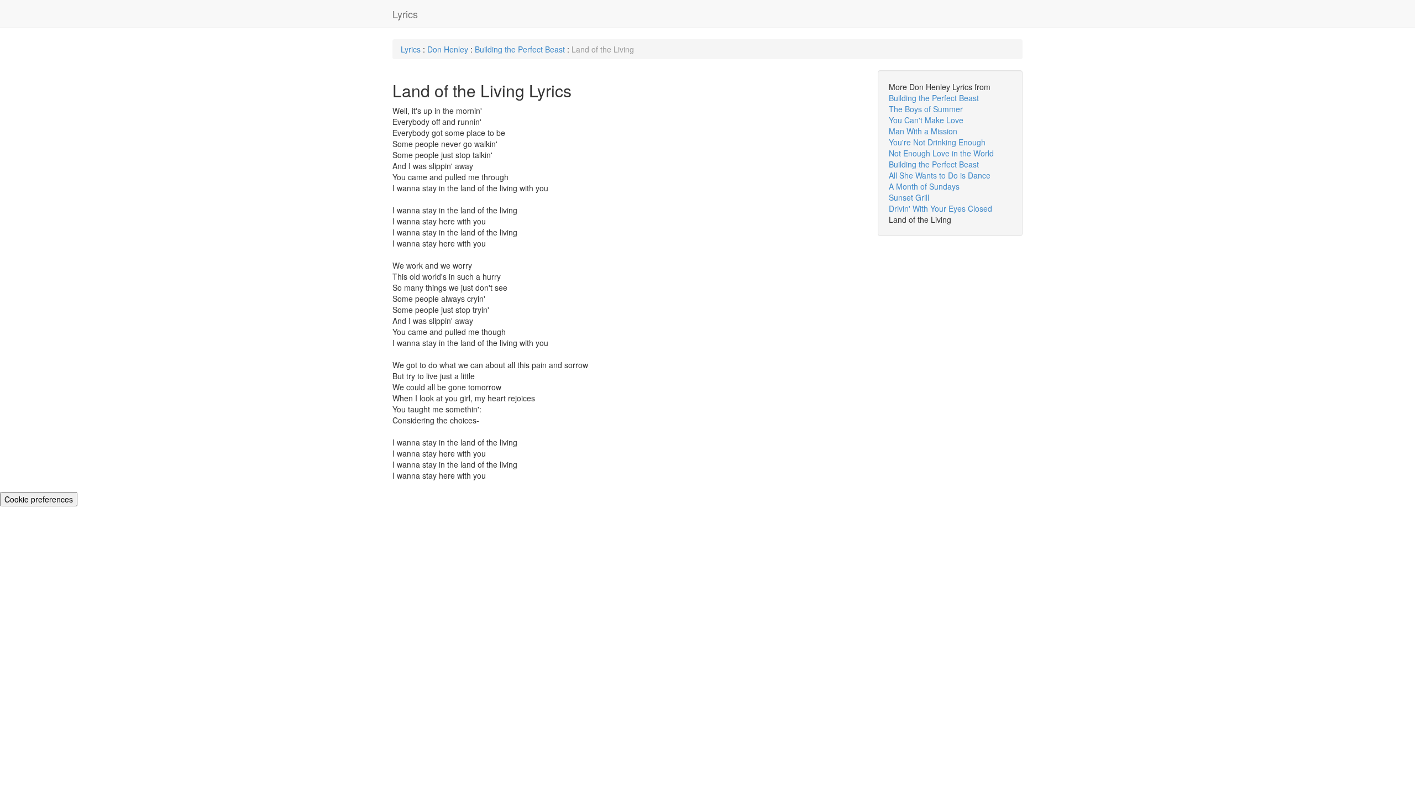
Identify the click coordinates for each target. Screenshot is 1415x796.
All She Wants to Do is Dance (939, 175)
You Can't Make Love (926, 119)
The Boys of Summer (926, 108)
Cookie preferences (38, 499)
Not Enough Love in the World (941, 153)
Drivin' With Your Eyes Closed (940, 208)
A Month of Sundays (924, 186)
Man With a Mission (923, 131)
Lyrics (405, 14)
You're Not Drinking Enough (937, 142)
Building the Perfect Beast (520, 49)
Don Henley (447, 49)
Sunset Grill (909, 197)
